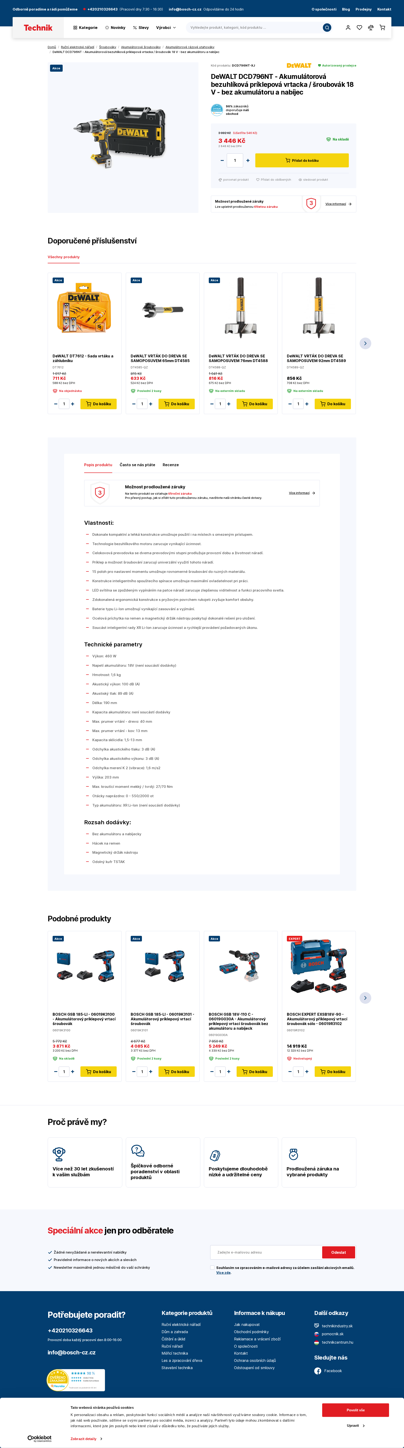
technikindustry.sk (337, 1326)
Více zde (223, 1273)
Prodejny (364, 9)
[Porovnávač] (371, 27)
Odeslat (338, 1252)
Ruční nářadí (172, 1346)
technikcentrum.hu (337, 1342)
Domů (52, 47)
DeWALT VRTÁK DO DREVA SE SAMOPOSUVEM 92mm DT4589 (316, 358)
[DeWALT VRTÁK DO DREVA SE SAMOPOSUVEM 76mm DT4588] (241, 307)
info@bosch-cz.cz (72, 1352)
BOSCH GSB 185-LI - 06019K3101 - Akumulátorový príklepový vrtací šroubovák (162, 1019)
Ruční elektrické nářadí (181, 1324)
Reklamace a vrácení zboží (257, 1339)
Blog (346, 9)
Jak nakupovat (247, 1324)
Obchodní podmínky (251, 1331)
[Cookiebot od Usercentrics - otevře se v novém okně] (39, 1438)
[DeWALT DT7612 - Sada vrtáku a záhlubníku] (85, 307)
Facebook (332, 1370)
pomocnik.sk (332, 1334)
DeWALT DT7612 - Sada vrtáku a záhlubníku (83, 358)
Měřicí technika (175, 1353)
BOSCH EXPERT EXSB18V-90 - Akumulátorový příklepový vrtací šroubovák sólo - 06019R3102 (317, 1019)
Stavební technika (177, 1367)
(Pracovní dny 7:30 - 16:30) (141, 9)
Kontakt (384, 9)
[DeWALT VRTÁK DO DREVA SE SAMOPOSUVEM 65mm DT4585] (163, 307)
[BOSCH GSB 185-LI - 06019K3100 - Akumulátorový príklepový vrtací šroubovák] (85, 966)
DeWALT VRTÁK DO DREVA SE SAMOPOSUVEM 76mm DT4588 (238, 358)
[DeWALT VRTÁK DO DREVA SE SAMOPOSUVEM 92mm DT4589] (319, 307)
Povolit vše (356, 1410)
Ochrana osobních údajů (255, 1360)
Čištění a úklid (173, 1339)
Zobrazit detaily (83, 1439)
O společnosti (324, 9)
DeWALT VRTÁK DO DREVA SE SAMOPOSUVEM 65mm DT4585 (160, 358)
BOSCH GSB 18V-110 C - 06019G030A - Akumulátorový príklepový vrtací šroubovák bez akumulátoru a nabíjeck (238, 1021)
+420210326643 (102, 9)
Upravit (353, 1425)
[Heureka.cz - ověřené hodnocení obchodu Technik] (77, 1380)
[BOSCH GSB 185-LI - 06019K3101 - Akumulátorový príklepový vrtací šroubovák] (163, 966)
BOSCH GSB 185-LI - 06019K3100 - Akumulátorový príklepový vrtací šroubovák (84, 1019)
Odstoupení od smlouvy (254, 1367)
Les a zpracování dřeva (182, 1360)
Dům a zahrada (175, 1331)
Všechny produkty (64, 257)
